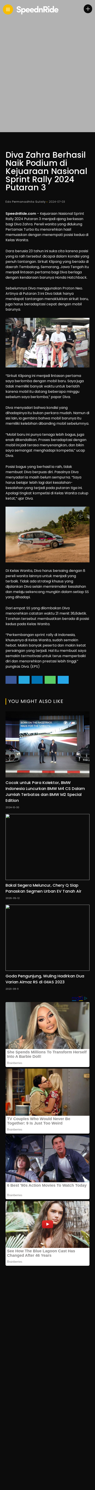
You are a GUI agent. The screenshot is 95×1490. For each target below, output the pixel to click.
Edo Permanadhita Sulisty (26, 202)
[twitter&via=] (24, 680)
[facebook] (11, 680)
